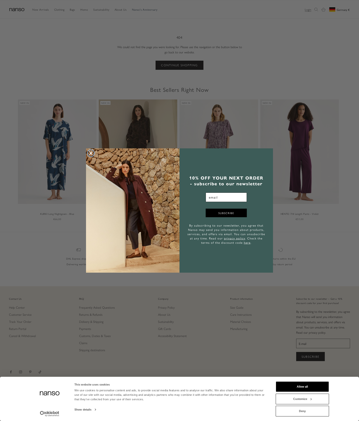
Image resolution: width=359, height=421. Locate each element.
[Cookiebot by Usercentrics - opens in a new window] (49, 414)
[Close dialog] (91, 153)
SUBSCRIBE (226, 213)
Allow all (302, 386)
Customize (300, 398)
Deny (302, 411)
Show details (82, 409)
